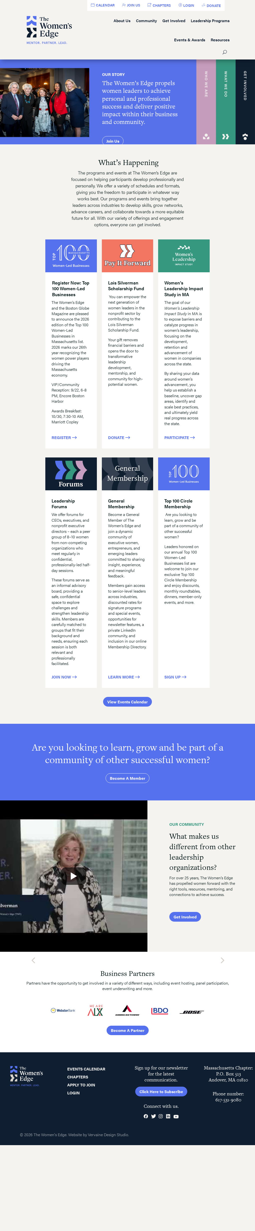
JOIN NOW (62, 677)
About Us (122, 20)
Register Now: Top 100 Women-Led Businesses (70, 288)
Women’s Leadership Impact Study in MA (183, 288)
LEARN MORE (121, 677)
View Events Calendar (127, 702)
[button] (33, 960)
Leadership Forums (63, 503)
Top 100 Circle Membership (178, 503)
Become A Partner (127, 1030)
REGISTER (62, 437)
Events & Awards (189, 40)
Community (146, 20)
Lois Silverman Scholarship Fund (126, 285)
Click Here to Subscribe (161, 1091)
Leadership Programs (210, 20)
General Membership (121, 503)
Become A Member (127, 778)
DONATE (116, 437)
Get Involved (173, 20)
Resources (220, 40)
